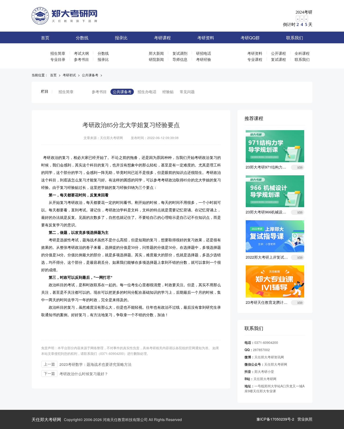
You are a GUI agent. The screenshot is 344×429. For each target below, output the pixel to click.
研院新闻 (156, 59)
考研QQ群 (250, 37)
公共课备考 (90, 75)
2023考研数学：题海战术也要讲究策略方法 (95, 364)
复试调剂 (179, 53)
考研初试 (69, 75)
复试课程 (278, 59)
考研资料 (205, 37)
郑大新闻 (156, 53)
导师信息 (179, 59)
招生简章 (57, 53)
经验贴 (168, 91)
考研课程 (162, 37)
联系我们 (294, 37)
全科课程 (302, 53)
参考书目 (81, 59)
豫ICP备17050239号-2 (275, 419)
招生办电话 (147, 91)
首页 (45, 37)
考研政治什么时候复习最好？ (83, 373)
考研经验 (203, 59)
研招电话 (203, 53)
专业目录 (57, 59)
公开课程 (278, 53)
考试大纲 (81, 53)
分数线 (82, 37)
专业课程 (254, 59)
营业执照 (304, 419)
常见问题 (187, 91)
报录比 (121, 37)
